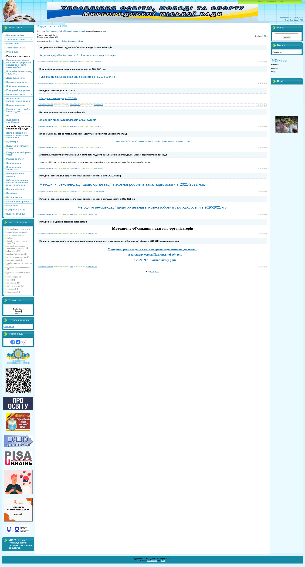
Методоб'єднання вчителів (74, 31)
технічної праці (12, 277)
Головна (260, 2)
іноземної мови (13, 260)
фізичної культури (14, 286)
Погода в (279, 61)
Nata (71, 214)
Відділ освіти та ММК (54, 31)
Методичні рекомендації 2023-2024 (57, 90)
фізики (9, 280)
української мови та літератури (19, 263)
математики (11, 283)
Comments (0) (98, 61)
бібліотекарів (12, 292)
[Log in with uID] (12, 342)
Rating (64, 41)
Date (51, 41)
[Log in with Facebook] (18, 342)
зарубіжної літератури (15, 254)
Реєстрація (271, 2)
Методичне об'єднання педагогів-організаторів (63, 222)
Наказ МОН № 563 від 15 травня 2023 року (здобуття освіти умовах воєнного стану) (152, 141)
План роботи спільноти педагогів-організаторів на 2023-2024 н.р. (72, 69)
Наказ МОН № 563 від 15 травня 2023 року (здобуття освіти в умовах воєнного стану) (83, 134)
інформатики (12, 251)
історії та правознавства (16, 257)
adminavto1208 (75, 61)
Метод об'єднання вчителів (17, 229)
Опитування (9, 327)
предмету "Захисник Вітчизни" (19, 272)
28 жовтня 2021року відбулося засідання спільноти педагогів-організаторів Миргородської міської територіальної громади (103, 155)
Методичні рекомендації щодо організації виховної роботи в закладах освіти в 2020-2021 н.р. (87, 199)
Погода (274, 59)
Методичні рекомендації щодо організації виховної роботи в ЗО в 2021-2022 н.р (80, 176)
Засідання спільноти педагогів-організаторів (62, 112)
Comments (72, 41)
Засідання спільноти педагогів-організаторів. (68, 120)
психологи (11, 289)
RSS (301, 20)
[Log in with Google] (23, 342)
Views (80, 41)
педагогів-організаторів (16, 232)
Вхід (281, 2)
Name (57, 41)
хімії (8, 238)
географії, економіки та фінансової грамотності (16, 247)
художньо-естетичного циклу (18, 268)
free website (152, 561)
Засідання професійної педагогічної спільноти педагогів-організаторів (75, 47)
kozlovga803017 (75, 168)
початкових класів (14, 235)
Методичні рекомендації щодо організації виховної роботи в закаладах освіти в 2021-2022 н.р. (122, 184)
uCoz (163, 561)
